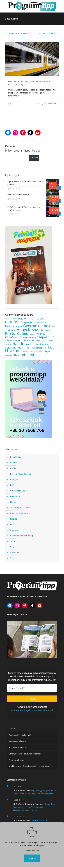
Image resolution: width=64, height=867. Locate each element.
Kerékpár (46, 330)
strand (27, 344)
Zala (12, 558)
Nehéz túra (41, 340)
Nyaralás (50, 341)
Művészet (29, 340)
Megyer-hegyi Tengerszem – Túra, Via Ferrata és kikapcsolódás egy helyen (34, 807)
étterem (28, 354)
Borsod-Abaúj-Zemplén (20, 474)
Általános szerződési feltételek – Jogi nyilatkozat (31, 766)
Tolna (12, 541)
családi (12, 321)
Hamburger (10, 330)
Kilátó (10, 333)
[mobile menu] (59, 6)
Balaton (22, 318)
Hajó (53, 327)
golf (20, 326)
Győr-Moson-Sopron (19, 491)
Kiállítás (23, 333)
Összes (53, 33)
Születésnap (23, 347)
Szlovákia (10, 347)
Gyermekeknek (36, 325)
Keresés (34, 158)
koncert (32, 334)
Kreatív (41, 333)
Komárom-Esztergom (20, 513)
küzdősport (9, 341)
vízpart (48, 351)
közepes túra (44, 337)
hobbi (35, 330)
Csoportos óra (41, 323)
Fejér (12, 485)
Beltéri (30, 319)
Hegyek (23, 329)
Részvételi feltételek (18, 741)
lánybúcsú (18, 341)
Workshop (8, 355)
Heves (13, 502)
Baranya (13, 463)
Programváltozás (16, 760)
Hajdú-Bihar (15, 496)
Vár (41, 351)
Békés (13, 468)
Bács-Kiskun (15, 457)
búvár (37, 319)
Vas (12, 547)
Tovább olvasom (32, 851)
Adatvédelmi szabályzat (33, 845)
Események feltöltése (18, 747)
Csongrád (14, 479)
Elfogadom (32, 858)
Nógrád (13, 519)
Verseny (24, 352)
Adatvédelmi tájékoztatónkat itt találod (32, 710)
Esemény (11, 326)
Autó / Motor (11, 318)
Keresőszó (26, 33)
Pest (12, 524)
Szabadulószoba (40, 344)
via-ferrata (32, 351)
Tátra (51, 347)
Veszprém (14, 552)
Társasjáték (41, 347)
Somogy (14, 530)
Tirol (32, 347)
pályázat (8, 345)
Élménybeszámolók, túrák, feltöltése (25, 754)
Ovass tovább (50, 104)
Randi (18, 343)
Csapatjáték (28, 322)
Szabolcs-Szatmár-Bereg (21, 536)
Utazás (12, 350)
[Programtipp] (32, 6)
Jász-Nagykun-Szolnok (20, 507)
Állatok (17, 355)
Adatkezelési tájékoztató (20, 735)
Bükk (42, 318)
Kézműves (11, 337)
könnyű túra (25, 337)
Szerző (40, 33)
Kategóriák (12, 33)
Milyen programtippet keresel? (24, 150)
